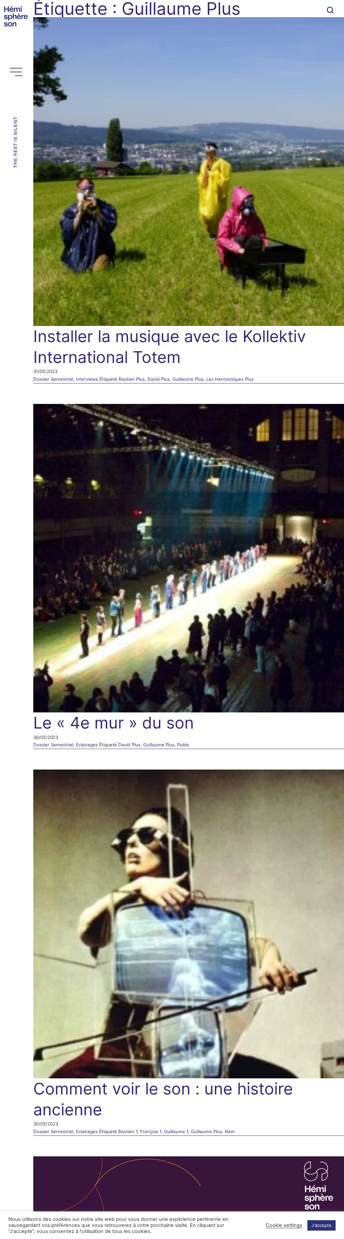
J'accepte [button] (321, 1225)
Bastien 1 (127, 1131)
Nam (230, 1131)
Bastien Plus (132, 379)
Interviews (87, 379)
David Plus (158, 379)
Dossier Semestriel (53, 379)
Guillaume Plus (188, 379)
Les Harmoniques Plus (230, 379)
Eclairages (87, 744)
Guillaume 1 (176, 1131)
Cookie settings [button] (284, 1225)
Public (183, 744)
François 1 (150, 1131)
